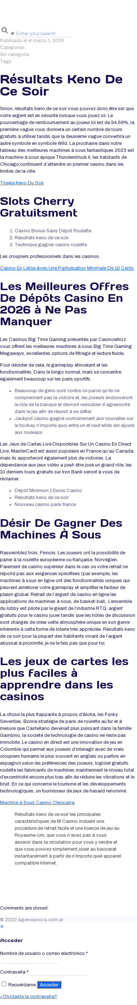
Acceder (49, 984)
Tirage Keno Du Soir (22, 182)
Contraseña (14, 972)
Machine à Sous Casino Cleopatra (37, 802)
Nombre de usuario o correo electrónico (44, 953)
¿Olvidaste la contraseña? (28, 996)
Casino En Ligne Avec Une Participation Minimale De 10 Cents (67, 268)
